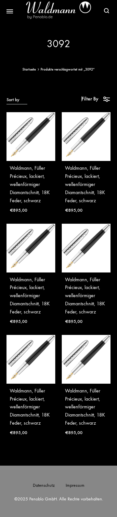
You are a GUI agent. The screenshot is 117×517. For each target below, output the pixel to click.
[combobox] (16, 99)
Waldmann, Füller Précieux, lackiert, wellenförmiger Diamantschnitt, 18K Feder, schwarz (30, 184)
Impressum (75, 485)
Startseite (29, 69)
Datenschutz (44, 485)
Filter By (90, 99)
